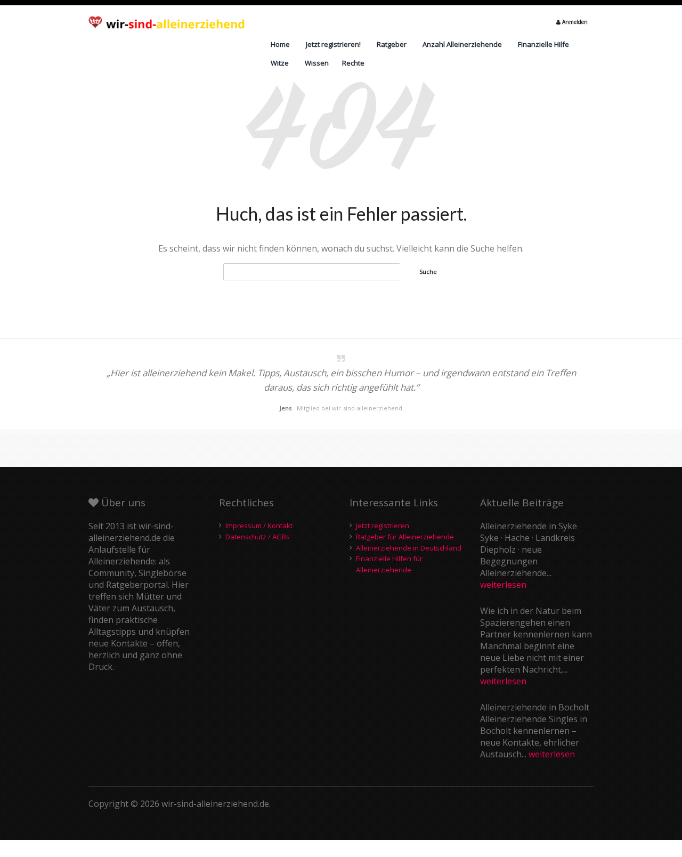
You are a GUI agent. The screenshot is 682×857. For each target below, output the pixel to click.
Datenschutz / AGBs (257, 536)
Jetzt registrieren (382, 525)
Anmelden (574, 22)
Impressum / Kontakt (259, 525)
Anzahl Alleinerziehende (462, 44)
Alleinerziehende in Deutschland (408, 548)
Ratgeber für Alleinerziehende (405, 536)
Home (280, 44)
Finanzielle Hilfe (543, 44)
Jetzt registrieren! (333, 44)
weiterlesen (503, 585)
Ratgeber (392, 44)
